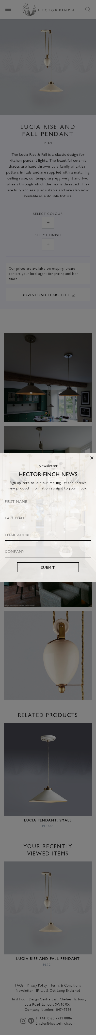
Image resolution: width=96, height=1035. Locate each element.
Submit (48, 567)
